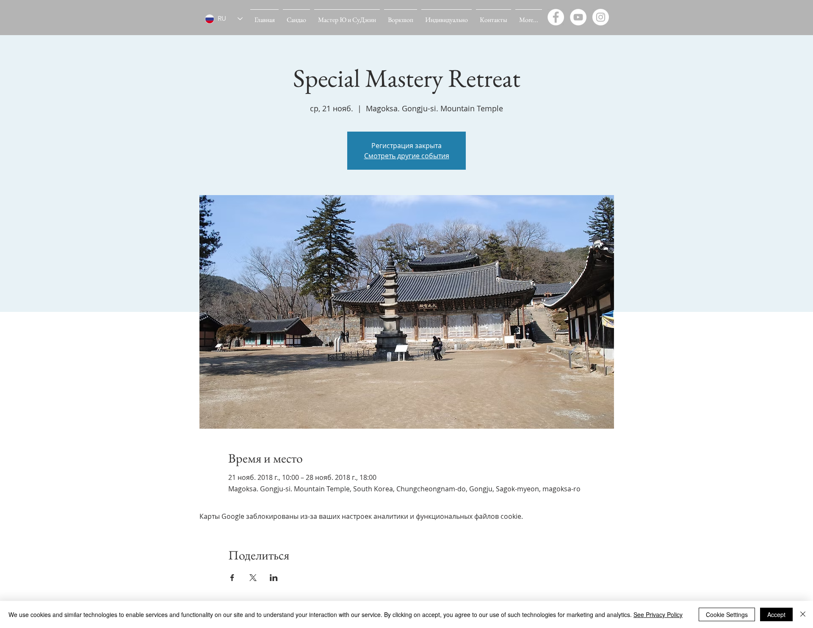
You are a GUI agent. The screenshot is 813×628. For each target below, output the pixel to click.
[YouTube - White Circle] (578, 17)
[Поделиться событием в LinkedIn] (274, 577)
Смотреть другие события (406, 155)
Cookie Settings (727, 614)
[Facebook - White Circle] (556, 17)
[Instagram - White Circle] (600, 17)
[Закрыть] (803, 614)
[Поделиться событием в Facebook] (232, 577)
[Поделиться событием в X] (253, 577)
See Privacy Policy (658, 614)
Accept (776, 614)
